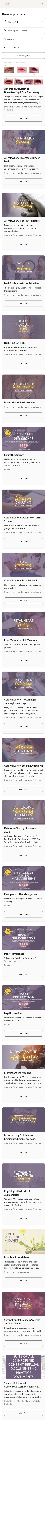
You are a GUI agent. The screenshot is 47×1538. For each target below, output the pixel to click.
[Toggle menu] (42, 4)
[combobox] (23, 21)
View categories (23, 55)
